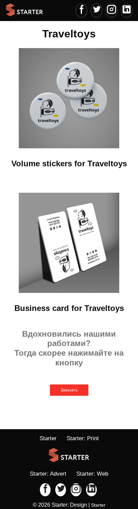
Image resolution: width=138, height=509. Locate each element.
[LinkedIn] (127, 10)
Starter (48, 438)
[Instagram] (112, 10)
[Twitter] (96, 10)
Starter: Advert (48, 474)
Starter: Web (92, 474)
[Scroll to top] (111, 482)
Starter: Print (83, 438)
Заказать (69, 390)
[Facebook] (81, 10)
